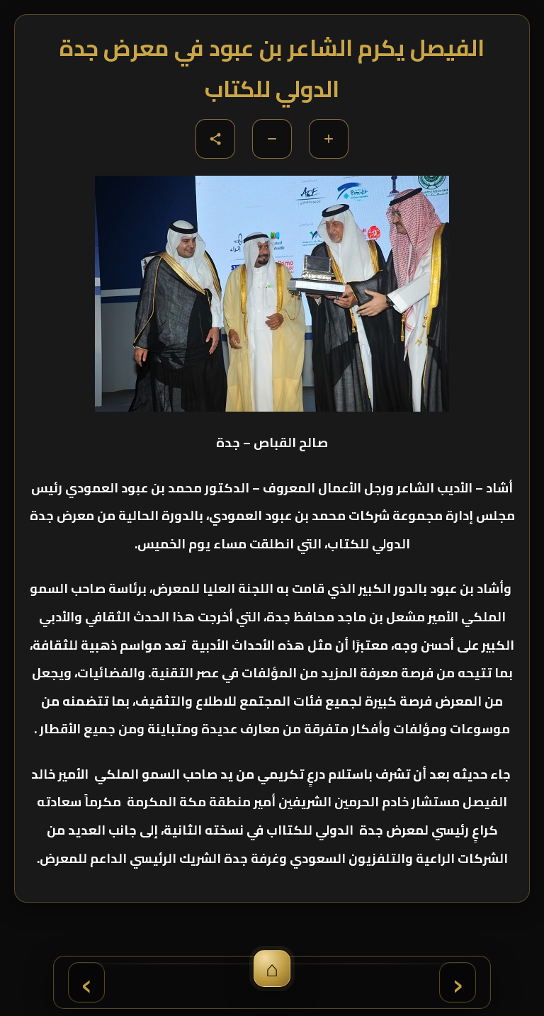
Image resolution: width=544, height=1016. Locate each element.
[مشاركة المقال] (215, 139)
